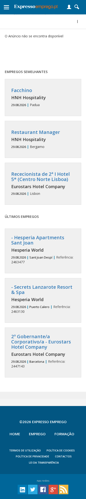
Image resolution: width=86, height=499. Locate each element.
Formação (64, 433)
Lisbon (40, 183)
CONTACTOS (63, 456)
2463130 (41, 299)
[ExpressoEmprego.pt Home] (35, 6)
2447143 (41, 351)
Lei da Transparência (44, 462)
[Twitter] (33, 489)
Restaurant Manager (35, 132)
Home (15, 433)
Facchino (21, 90)
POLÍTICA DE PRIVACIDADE (32, 456)
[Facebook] (43, 489)
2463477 (42, 249)
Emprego (37, 433)
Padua (28, 97)
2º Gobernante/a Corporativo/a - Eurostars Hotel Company (41, 341)
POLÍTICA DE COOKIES (61, 450)
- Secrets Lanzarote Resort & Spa (41, 289)
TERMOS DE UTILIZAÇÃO (25, 450)
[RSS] (63, 489)
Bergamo (35, 139)
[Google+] (53, 489)
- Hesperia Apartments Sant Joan (37, 240)
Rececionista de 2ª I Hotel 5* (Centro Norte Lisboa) (40, 176)
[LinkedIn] (22, 489)
